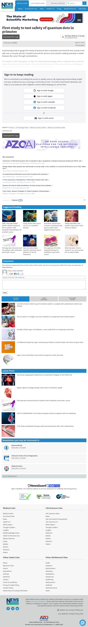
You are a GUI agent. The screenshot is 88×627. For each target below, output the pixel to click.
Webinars (49, 533)
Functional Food (8, 516)
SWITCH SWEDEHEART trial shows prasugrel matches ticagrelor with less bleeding (46, 413)
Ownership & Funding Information (15, 591)
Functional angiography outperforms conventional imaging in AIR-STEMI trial (44, 375)
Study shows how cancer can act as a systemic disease (32, 225)
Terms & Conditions (10, 582)
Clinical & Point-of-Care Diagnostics (24, 456)
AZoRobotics (50, 574)
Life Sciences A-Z (52, 522)
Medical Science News (38, 127)
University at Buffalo (10, 43)
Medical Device (16, 466)
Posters (5, 547)
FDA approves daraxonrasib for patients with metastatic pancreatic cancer (12, 250)
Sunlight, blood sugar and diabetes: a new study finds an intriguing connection (45, 329)
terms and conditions (38, 601)
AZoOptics (49, 571)
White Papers (8, 525)
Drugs (5, 541)
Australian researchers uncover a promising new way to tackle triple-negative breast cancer (53, 226)
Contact (5, 580)
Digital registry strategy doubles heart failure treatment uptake (39, 388)
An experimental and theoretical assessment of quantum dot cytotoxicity (25, 174)
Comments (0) (7, 131)
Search (5, 568)
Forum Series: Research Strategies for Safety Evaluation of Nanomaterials (26, 191)
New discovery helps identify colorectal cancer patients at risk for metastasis (32, 251)
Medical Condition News (56, 127)
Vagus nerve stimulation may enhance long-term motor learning (40, 355)
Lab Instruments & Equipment (56, 519)
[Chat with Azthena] (82, 623)
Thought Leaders (9, 527)
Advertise (6, 577)
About (5, 563)
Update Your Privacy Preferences (71, 610)
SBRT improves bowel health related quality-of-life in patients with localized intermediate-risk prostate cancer (11, 227)
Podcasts (6, 550)
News (5, 519)
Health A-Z (7, 522)
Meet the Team (8, 566)
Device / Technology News (19, 127)
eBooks (5, 544)
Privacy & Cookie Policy (11, 585)
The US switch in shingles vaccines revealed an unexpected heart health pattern (46, 317)
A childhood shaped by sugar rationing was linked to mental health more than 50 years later (50, 342)
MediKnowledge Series (11, 533)
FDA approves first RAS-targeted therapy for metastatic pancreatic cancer (52, 251)
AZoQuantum (50, 582)
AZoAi (48, 591)
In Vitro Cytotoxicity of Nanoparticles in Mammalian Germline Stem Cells (25, 180)
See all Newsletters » (10, 476)
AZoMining (49, 580)
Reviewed (80, 45)
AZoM (48, 563)
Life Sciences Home (38, 3)
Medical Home (22, 3)
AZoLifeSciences (51, 588)
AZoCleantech (50, 568)
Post (5, 293)
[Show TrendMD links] (84, 200)
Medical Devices (9, 538)
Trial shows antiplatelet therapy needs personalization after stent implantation (45, 426)
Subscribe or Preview (18, 448)
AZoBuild (49, 585)
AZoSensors (50, 577)
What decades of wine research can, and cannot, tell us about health (74, 250)
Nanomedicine (16, 445)
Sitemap (6, 574)
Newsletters (7, 571)
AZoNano (49, 566)
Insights (6, 530)
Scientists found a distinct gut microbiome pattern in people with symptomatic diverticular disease (49, 305)
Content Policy (8, 588)
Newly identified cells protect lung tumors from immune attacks (74, 225)
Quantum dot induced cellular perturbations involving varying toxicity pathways (27, 185)
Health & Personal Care (11, 536)
